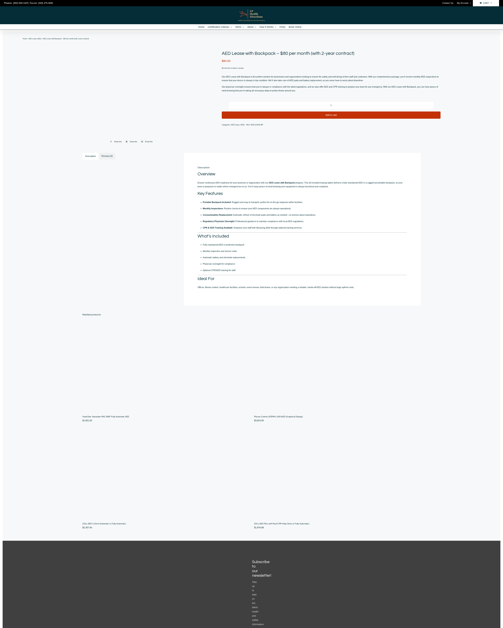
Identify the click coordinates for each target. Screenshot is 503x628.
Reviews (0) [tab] (107, 156)
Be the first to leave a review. (233, 68)
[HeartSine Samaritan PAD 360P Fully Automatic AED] (165, 366)
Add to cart (331, 115)
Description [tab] (90, 156)
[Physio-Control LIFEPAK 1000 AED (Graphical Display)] (337, 366)
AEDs (242, 125)
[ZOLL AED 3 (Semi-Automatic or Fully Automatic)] (165, 473)
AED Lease (235, 125)
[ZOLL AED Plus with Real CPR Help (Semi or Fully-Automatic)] (337, 473)
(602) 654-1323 (20, 3)
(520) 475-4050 (45, 3)
